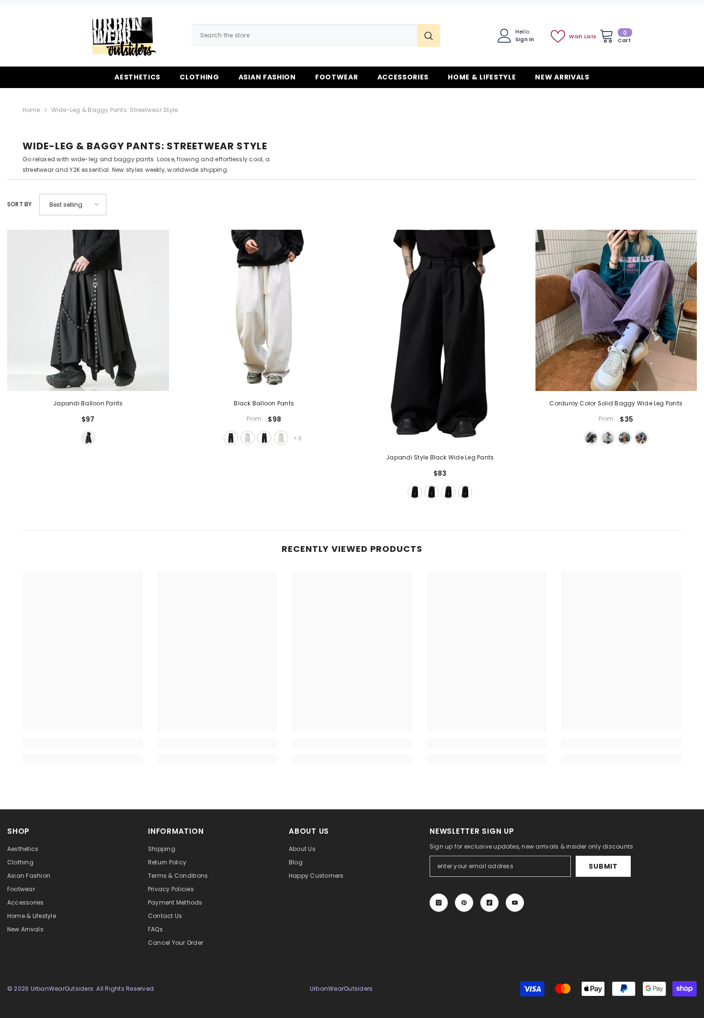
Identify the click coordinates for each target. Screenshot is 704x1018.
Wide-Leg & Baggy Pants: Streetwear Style (114, 110)
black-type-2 (264, 438)
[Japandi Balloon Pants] (88, 311)
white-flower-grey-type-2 (281, 438)
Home (31, 110)
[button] (72, 204)
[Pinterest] (464, 903)
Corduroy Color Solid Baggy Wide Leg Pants (615, 403)
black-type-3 (448, 492)
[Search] (316, 35)
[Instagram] (439, 903)
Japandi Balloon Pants (88, 403)
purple (641, 438)
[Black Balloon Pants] (264, 311)
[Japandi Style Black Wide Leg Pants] (440, 337)
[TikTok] (489, 903)
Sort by (19, 204)
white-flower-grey (247, 438)
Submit (603, 866)
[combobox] (304, 35)
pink (624, 438)
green (608, 438)
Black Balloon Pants (264, 403)
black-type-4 (465, 492)
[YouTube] (515, 903)
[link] (83, 743)
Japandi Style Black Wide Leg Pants (440, 457)
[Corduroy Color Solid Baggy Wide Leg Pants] (616, 311)
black (88, 438)
